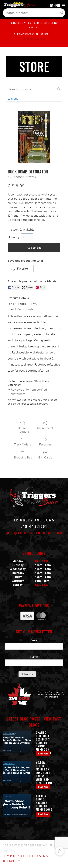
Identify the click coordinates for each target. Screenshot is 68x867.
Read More (43, 753)
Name (34, 656)
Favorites (45, 444)
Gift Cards (45, 457)
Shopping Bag (22, 457)
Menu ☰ (58, 5)
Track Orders (22, 444)
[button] (21, 268)
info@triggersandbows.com (34, 533)
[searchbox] (34, 12)
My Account (45, 428)
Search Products (23, 429)
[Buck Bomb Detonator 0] (34, 137)
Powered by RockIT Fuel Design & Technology (25, 858)
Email (34, 640)
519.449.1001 (34, 526)
